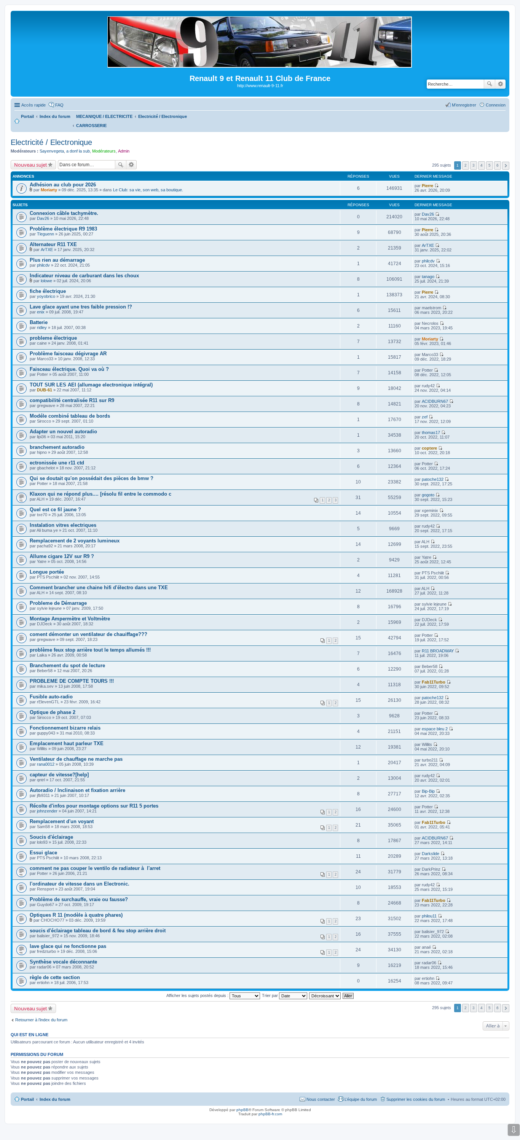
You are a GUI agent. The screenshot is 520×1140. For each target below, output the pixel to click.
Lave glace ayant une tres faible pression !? (81, 307)
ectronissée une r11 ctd (57, 463)
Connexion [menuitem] (496, 105)
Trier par (270, 995)
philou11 (429, 916)
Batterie (39, 322)
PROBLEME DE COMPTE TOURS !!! (72, 681)
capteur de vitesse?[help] (59, 774)
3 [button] (473, 165)
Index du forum (55, 1099)
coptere (429, 448)
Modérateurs (104, 151)
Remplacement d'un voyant (62, 821)
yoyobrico (46, 296)
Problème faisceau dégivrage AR (68, 353)
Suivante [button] (505, 166)
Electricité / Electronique (51, 142)
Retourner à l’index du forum (41, 1020)
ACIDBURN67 (435, 401)
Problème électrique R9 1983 (63, 229)
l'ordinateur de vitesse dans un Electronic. (79, 884)
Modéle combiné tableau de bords (70, 416)
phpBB (242, 1110)
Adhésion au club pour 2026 (63, 185)
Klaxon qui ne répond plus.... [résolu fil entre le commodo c (100, 494)
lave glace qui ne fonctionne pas (68, 946)
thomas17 (431, 432)
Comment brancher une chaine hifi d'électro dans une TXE (99, 587)
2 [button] (465, 165)
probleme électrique (53, 338)
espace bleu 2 (435, 729)
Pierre (427, 185)
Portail (27, 116)
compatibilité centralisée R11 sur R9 (72, 400)
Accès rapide (33, 105)
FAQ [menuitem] (59, 105)
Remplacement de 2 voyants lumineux (75, 541)
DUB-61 (44, 390)
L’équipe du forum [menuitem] (361, 1099)
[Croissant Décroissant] (325, 995)
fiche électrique (48, 291)
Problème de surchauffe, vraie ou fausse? (79, 899)
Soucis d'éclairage (51, 837)
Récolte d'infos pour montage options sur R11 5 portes (94, 806)
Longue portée (47, 572)
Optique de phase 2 (52, 712)
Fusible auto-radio (51, 697)
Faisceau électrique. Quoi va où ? (69, 369)
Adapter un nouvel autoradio (63, 431)
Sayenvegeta (52, 151)
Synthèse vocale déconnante (63, 962)
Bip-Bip (428, 791)
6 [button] (497, 165)
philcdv (43, 265)
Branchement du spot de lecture (67, 665)
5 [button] (489, 165)
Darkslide (430, 853)
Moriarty (49, 190)
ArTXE (47, 249)
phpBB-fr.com (270, 1114)
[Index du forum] (260, 64)
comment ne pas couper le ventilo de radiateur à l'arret (95, 868)
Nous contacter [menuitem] (320, 1099)
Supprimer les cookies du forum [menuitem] (415, 1099)
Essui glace (43, 852)
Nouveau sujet (30, 164)
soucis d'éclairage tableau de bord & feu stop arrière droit (98, 930)
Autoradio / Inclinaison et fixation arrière (77, 790)
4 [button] (481, 165)
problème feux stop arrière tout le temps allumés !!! (90, 650)
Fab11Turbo (433, 682)
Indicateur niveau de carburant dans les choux (84, 275)
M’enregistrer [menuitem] (464, 105)
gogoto (428, 495)
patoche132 (432, 479)
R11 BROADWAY (438, 651)
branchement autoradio (57, 447)
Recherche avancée (500, 84)
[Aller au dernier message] (436, 185)
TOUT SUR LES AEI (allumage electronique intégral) (91, 385)
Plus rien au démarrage (57, 260)
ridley (42, 327)
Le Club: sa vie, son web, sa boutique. (148, 190)
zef (424, 417)
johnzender (47, 811)
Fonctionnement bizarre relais (65, 728)
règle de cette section (55, 977)
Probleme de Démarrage (58, 603)
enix (41, 312)
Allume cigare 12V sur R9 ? (62, 556)
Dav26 (43, 218)
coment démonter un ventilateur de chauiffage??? (88, 634)
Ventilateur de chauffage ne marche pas (76, 759)
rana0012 (45, 764)
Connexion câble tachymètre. (64, 213)
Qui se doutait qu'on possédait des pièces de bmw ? (91, 478)
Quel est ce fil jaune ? (55, 509)
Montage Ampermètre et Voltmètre (70, 619)
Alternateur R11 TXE (53, 244)
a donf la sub (78, 151)
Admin (123, 151)
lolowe (46, 280)
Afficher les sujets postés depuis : (198, 995)
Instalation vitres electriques (63, 525)
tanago (428, 276)
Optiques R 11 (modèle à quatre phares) (76, 915)
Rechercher (489, 84)
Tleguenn (45, 234)
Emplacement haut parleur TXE (67, 743)
